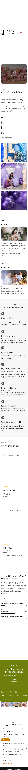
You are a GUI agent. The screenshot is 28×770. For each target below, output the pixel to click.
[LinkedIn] (16, 696)
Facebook (10, 691)
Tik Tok (11, 695)
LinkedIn (24, 695)
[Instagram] (16, 692)
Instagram (24, 691)
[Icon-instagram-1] (6, 760)
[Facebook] (2, 692)
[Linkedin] (10, 760)
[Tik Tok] (2, 696)
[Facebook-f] (3, 760)
